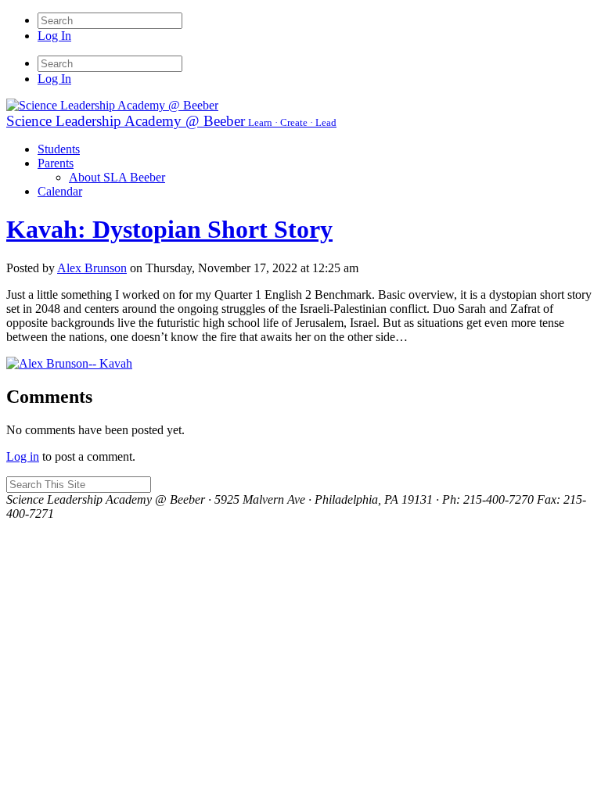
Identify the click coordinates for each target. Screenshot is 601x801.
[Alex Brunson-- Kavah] (69, 363)
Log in (22, 456)
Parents (56, 163)
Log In (54, 35)
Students (59, 149)
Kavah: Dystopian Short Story (169, 229)
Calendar (60, 191)
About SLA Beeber (117, 177)
